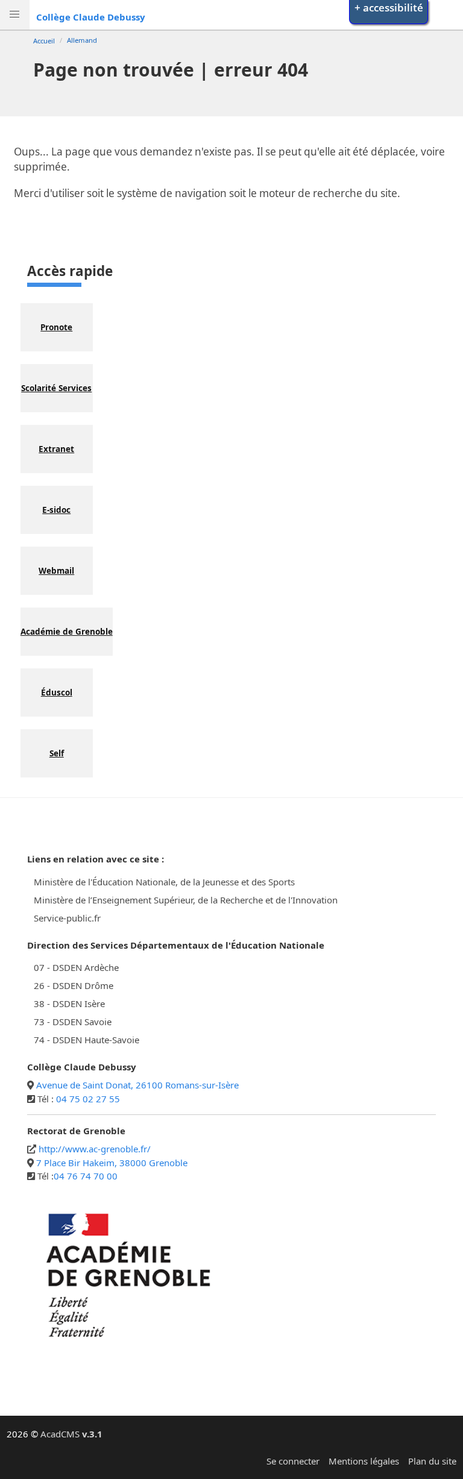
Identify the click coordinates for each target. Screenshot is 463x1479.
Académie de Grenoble (66, 631)
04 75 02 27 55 (88, 1099)
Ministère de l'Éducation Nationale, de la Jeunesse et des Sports (164, 882)
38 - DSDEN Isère (69, 1003)
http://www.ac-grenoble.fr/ (95, 1149)
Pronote (56, 327)
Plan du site (432, 1461)
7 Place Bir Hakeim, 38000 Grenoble (111, 1163)
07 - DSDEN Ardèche (76, 967)
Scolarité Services (56, 388)
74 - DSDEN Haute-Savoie (86, 1040)
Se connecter (293, 1461)
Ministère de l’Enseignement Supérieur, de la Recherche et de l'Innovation (186, 900)
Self (56, 753)
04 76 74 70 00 (86, 1176)
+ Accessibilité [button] (388, 7)
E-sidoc (56, 509)
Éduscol (56, 692)
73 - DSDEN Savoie (73, 1022)
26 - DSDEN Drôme (73, 985)
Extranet (56, 449)
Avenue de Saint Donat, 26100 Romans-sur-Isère (137, 1085)
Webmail (56, 570)
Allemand (82, 40)
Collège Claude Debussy (90, 17)
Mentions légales (364, 1461)
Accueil (44, 40)
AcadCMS (71, 1434)
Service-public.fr (67, 918)
